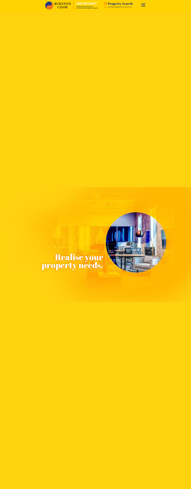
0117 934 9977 (86, 3)
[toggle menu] (143, 5)
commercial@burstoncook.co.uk (120, 7)
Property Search (120, 3)
